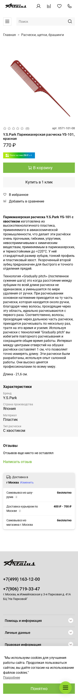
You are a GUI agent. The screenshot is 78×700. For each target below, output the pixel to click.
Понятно (39, 688)
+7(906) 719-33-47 (21, 588)
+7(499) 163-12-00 (21, 579)
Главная (9, 35)
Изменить (27, 482)
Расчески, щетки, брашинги (42, 35)
